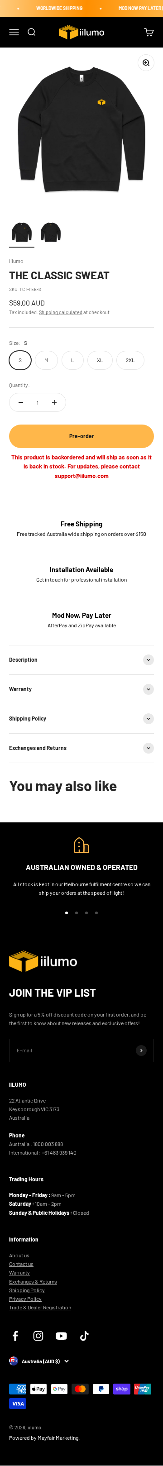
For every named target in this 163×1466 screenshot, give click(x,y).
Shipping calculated (60, 312)
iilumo (16, 261)
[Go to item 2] (50, 234)
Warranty (19, 1272)
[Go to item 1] (21, 234)
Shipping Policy (27, 1290)
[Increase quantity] (54, 402)
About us (19, 1255)
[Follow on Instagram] (38, 1336)
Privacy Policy (25, 1298)
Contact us (21, 1264)
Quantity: (19, 385)
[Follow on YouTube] (61, 1336)
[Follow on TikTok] (84, 1336)
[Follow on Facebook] (15, 1336)
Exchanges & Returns (33, 1281)
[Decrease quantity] (21, 402)
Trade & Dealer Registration (40, 1307)
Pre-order (81, 436)
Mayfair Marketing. (59, 1437)
